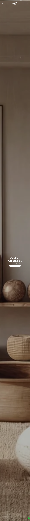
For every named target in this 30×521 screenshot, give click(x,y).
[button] (24, 3)
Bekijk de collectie (15, 265)
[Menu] (2, 3)
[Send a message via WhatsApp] (29, 518)
